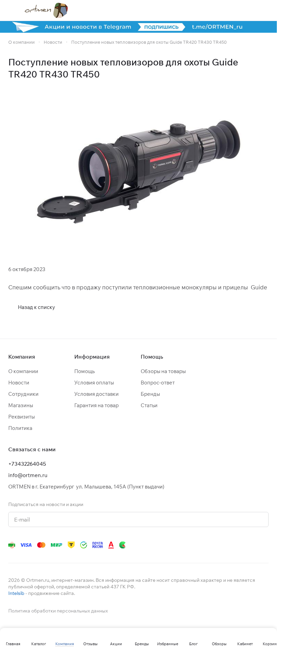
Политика (20, 428)
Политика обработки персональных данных (58, 611)
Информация (92, 356)
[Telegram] (182, 545)
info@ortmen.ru (27, 475)
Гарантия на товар (96, 405)
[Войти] (229, 10)
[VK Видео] (251, 545)
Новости (18, 382)
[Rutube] (237, 545)
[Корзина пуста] (265, 10)
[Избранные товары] (247, 10)
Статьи (149, 405)
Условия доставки (96, 394)
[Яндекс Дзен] (223, 545)
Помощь (84, 371)
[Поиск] (211, 10)
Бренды (150, 394)
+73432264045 (27, 464)
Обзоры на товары (163, 371)
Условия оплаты (94, 382)
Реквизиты (21, 416)
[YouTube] (196, 545)
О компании (23, 371)
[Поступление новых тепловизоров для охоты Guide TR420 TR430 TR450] (138, 172)
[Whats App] (209, 545)
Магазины (20, 405)
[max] (264, 545)
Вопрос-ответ (158, 382)
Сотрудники (23, 394)
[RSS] (265, 68)
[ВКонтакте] (168, 545)
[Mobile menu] (11, 10)
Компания (21, 356)
